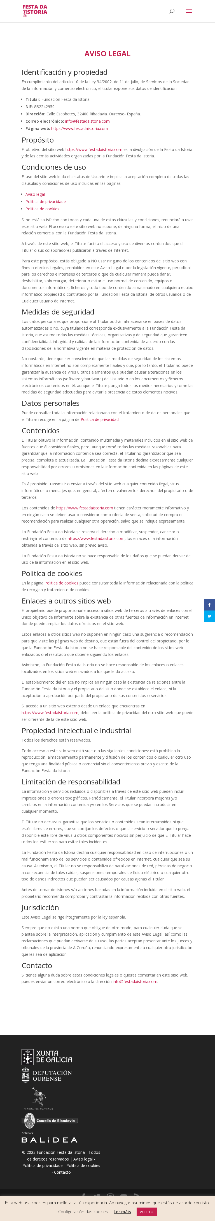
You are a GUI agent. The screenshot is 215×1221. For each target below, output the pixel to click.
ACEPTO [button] (146, 1211)
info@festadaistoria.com (87, 121)
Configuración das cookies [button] (83, 1211)
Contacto (62, 1172)
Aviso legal (35, 194)
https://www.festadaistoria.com (79, 128)
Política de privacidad (100, 419)
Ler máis (122, 1211)
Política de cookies (42, 208)
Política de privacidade (45, 201)
